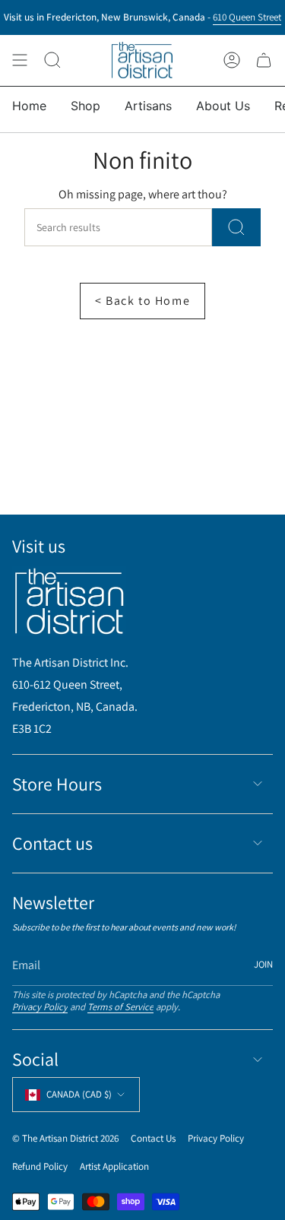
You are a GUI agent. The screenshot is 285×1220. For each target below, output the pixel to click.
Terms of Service (120, 1006)
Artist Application (114, 1166)
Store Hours (57, 784)
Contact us (52, 843)
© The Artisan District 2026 (65, 1138)
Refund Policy (40, 1166)
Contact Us (153, 1138)
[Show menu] (20, 60)
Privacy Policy (40, 1006)
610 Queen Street (247, 16)
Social (35, 1059)
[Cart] (264, 60)
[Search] (236, 227)
